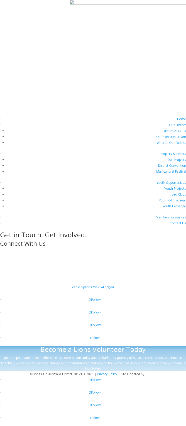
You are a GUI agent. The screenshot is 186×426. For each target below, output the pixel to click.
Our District (177, 125)
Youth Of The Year (172, 200)
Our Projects (176, 159)
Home (181, 119)
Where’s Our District (171, 142)
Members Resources (171, 217)
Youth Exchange (174, 206)
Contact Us (178, 223)
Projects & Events (173, 154)
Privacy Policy (107, 374)
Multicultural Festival (171, 171)
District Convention (172, 165)
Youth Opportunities (171, 182)
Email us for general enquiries (93, 279)
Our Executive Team (171, 137)
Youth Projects (175, 188)
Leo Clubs (178, 194)
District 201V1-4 (174, 131)
